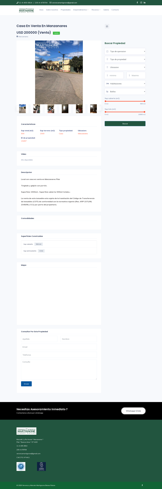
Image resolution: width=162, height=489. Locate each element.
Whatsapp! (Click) (133, 411)
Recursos (95, 10)
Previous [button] (18, 107)
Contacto (115, 10)
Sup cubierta (32, 244)
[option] (59, 72)
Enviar (26, 384)
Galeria (106, 10)
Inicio (41, 10)
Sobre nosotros (52, 10)
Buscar (125, 123)
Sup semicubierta (33, 251)
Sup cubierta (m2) (112, 98)
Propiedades (66, 10)
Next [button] (98, 107)
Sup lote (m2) (110, 109)
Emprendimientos (80, 10)
